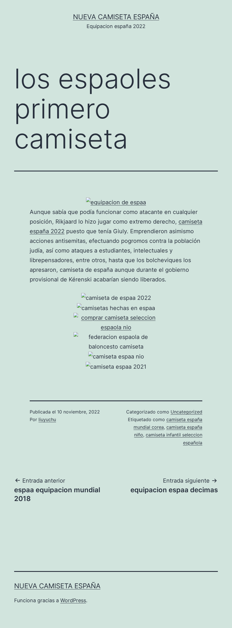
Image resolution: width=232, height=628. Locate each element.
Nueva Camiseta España (116, 17)
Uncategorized (186, 412)
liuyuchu (47, 419)
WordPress (73, 600)
